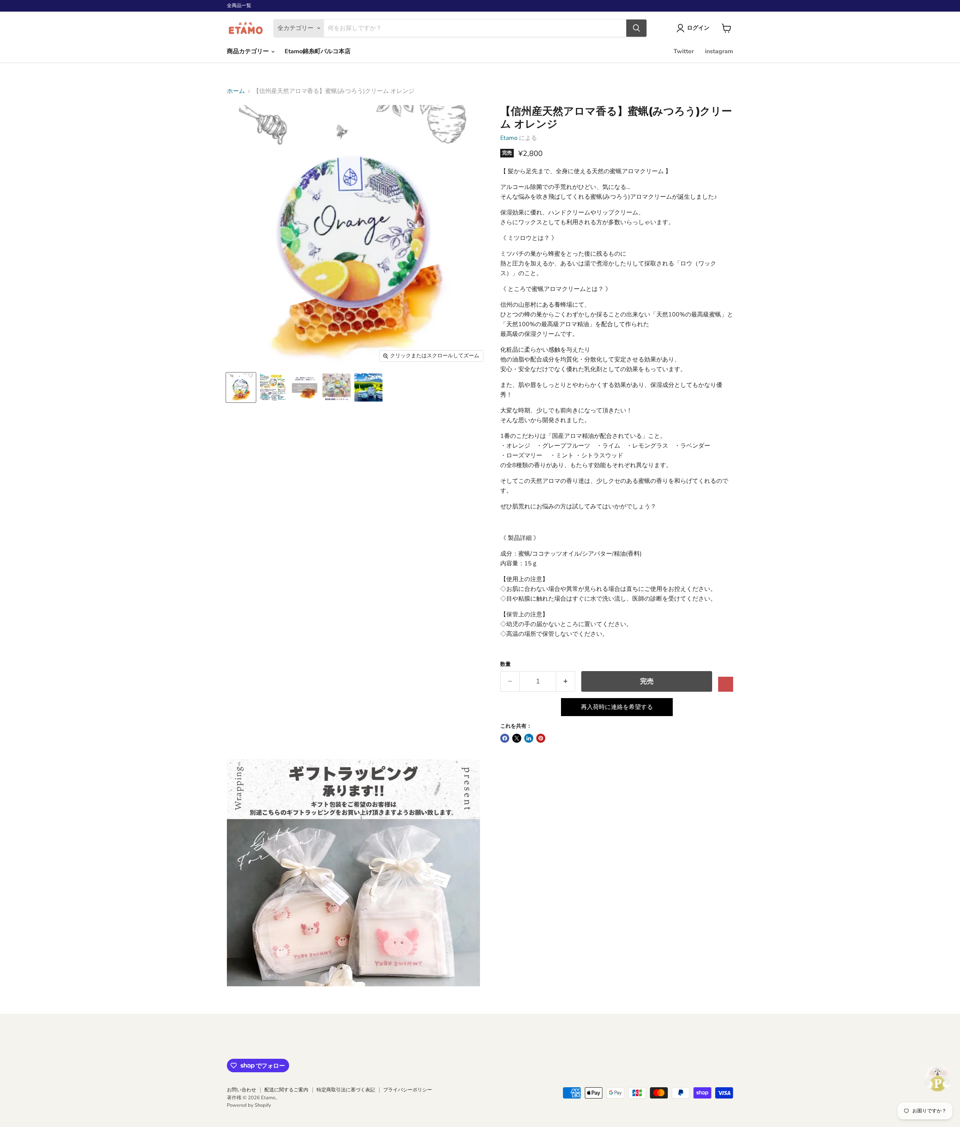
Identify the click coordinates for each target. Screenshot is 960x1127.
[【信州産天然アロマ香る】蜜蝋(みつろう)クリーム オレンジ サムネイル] (241, 387)
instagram (719, 51)
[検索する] (636, 28)
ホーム (236, 91)
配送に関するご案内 (286, 1090)
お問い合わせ (241, 1090)
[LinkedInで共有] (528, 738)
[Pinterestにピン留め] (540, 738)
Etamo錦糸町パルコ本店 (318, 51)
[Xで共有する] (516, 738)
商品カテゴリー (248, 51)
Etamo (509, 138)
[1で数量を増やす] (565, 681)
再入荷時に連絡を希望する (617, 707)
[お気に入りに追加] (725, 684)
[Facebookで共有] (504, 738)
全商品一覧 (239, 6)
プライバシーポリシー (407, 1090)
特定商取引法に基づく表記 (345, 1090)
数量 (505, 664)
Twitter (684, 51)
